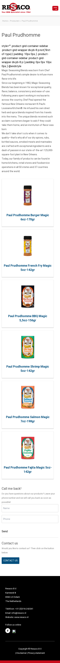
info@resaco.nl (19, 613)
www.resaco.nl (21, 617)
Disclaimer (21, 653)
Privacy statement (36, 653)
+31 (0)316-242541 (24, 608)
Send (5, 531)
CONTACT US (10, 560)
